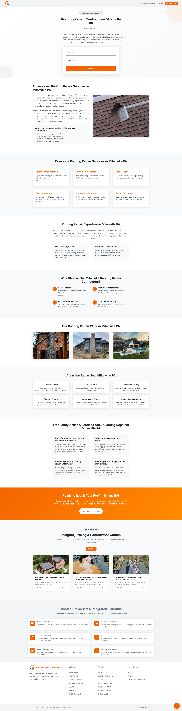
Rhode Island (75, 694)
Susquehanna (131, 405)
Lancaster (132, 390)
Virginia (102, 680)
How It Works (157, 3)
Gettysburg (55, 390)
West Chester (52, 405)
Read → (64, 588)
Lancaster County (131, 385)
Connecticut (104, 690)
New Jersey (74, 672)
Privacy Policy (142, 707)
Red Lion (89, 390)
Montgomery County (91, 399)
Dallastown (79, 388)
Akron (126, 388)
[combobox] (91, 53)
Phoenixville (62, 405)
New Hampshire (105, 683)
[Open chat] (177, 706)
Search (91, 68)
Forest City (134, 402)
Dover (97, 388)
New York (73, 676)
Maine (71, 687)
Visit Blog (91, 549)
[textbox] (91, 52)
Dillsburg (91, 388)
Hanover (103, 388)
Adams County (51, 385)
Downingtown (49, 402)
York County (91, 385)
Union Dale (140, 405)
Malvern (44, 405)
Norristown (86, 405)
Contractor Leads (137, 680)
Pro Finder (145, 3)
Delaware (103, 694)
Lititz (138, 390)
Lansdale (104, 402)
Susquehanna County (131, 399)
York (94, 390)
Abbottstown (43, 388)
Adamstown (119, 388)
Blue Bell (97, 402)
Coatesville (40, 402)
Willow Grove (95, 405)
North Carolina (106, 676)
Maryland (103, 672)
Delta (86, 388)
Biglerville (47, 390)
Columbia (132, 388)
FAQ (129, 672)
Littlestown (63, 390)
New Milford (122, 405)
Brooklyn (127, 402)
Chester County (51, 399)
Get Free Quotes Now (91, 511)
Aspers (60, 388)
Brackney (119, 402)
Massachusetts (76, 683)
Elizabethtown (141, 388)
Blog (130, 676)
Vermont (73, 690)
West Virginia (104, 687)
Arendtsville (53, 388)
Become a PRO (171, 3)
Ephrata (125, 390)
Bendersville (39, 390)
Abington (78, 402)
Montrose (142, 402)
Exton (57, 402)
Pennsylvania (75, 680)
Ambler (84, 402)
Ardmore (90, 402)
